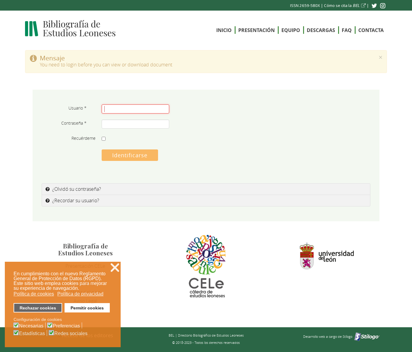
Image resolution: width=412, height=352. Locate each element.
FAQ (347, 30)
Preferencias (66, 326)
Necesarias (31, 326)
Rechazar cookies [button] (38, 308)
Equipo (290, 30)
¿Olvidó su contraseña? (76, 189)
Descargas (321, 30)
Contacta (371, 30)
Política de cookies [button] (34, 293)
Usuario (77, 108)
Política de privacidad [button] (80, 293)
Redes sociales (70, 333)
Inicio (224, 30)
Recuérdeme (83, 138)
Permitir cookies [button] (87, 308)
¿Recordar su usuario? (75, 200)
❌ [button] (115, 267)
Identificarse (129, 155)
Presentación (256, 30)
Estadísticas (32, 333)
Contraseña (74, 123)
